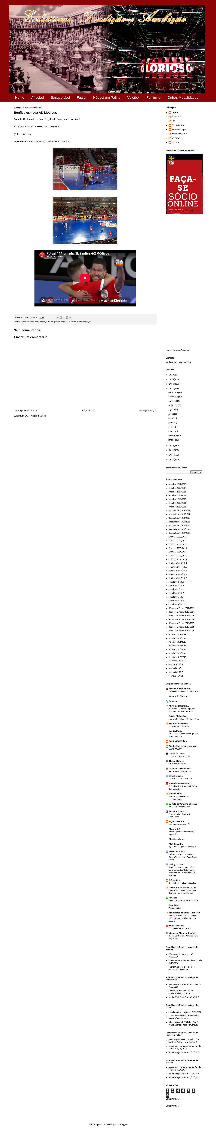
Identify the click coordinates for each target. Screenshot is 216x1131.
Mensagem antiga (147, 410)
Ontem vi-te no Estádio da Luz (182, 888)
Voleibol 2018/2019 (177, 657)
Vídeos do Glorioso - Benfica (182, 933)
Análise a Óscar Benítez (179, 807)
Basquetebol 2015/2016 (179, 522)
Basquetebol (60, 97)
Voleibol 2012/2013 (177, 634)
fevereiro (172, 436)
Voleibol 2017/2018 (177, 653)
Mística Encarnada (177, 851)
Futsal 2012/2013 (176, 582)
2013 (171, 459)
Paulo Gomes (178, 125)
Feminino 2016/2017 (178, 574)
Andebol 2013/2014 (177, 488)
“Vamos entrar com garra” (181, 954)
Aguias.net (174, 701)
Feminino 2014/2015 (178, 567)
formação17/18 (176, 676)
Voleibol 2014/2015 (177, 642)
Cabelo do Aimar (176, 754)
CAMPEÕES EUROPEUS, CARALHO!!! (184, 691)
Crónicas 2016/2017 (178, 552)
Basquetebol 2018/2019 (179, 533)
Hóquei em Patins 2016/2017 (181, 623)
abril (170, 427)
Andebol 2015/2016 (177, 495)
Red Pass (173, 898)
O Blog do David (176, 864)
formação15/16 (176, 668)
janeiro (171, 440)
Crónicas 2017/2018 (178, 556)
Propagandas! (175, 908)
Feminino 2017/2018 (178, 578)
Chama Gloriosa (176, 761)
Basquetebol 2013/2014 (179, 514)
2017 (171, 389)
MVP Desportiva (176, 844)
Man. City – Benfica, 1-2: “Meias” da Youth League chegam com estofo (183, 918)
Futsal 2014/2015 (176, 589)
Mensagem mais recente (26, 410)
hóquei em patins (68, 322)
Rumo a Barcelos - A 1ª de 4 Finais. (184, 719)
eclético (49, 322)
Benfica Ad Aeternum (178, 724)
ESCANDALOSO (175, 749)
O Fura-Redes (175, 880)
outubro (172, 401)
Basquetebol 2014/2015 (179, 518)
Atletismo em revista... (179, 706)
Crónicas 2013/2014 (178, 541)
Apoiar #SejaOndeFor (178, 997)
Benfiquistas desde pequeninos (183, 746)
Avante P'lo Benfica (177, 716)
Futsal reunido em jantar (179, 1012)
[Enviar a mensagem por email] (57, 317)
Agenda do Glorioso (178, 696)
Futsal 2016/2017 (176, 597)
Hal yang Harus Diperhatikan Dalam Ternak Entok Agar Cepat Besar (183, 857)
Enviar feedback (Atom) (35, 416)
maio (170, 423)
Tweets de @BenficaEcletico (178, 350)
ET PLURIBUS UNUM (177, 764)
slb (90, 322)
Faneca (175, 112)
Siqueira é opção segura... (180, 726)
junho (171, 418)
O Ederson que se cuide (179, 756)
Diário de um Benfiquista (180, 769)
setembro (173, 405)
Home (19, 97)
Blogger (123, 1124)
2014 (171, 455)
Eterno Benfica (175, 794)
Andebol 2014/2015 (177, 492)
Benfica (42, 322)
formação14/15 (176, 664)
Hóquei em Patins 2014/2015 (181, 616)
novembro (173, 397)
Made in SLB (174, 829)
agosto (171, 410)
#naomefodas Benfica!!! (180, 689)
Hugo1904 (176, 117)
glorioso (57, 322)
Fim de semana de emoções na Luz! (185, 960)
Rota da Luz (174, 905)
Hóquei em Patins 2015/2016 (181, 619)
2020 (171, 375)
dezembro (173, 392)
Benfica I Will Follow (178, 741)
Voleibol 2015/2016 (177, 646)
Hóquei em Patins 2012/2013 (181, 608)
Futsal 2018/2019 (176, 604)
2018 (171, 384)
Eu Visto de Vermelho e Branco (183, 804)
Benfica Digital (175, 731)
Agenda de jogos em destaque (182, 847)
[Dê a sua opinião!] (60, 317)
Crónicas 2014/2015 (178, 544)
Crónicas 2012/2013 (178, 537)
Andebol (37, 97)
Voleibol (133, 97)
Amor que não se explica (180, 771)
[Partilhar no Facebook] (66, 317)
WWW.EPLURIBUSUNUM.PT (180, 779)
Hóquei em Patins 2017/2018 (181, 627)
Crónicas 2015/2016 (178, 548)
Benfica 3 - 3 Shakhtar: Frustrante (183, 901)
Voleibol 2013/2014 (177, 638)
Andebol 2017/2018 (177, 503)
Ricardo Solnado (179, 134)
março (171, 431)
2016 (171, 445)
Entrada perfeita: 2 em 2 (179, 928)
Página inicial (88, 410)
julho (170, 414)
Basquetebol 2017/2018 (179, 529)
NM (173, 121)
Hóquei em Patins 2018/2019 (181, 631)
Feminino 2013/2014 (178, 563)
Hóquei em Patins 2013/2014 (181, 612)
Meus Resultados (176, 839)
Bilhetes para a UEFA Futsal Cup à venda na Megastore (183, 1023)
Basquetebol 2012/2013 (179, 511)
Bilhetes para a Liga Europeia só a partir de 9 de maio (184, 1041)
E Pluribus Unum (176, 776)
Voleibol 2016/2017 (177, 649)
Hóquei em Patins (106, 97)
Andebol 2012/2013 (177, 484)
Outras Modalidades (182, 97)
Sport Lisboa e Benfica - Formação (184, 913)
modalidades (82, 322)
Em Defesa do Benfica (179, 783)
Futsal (81, 97)
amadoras (33, 322)
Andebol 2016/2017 (177, 499)
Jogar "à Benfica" (177, 821)
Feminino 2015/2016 (178, 571)
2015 (171, 450)
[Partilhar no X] (63, 317)
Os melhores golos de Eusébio (182, 883)
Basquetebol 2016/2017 (179, 526)
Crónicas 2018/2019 (178, 559)
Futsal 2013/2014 (176, 586)
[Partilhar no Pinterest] (69, 317)
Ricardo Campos (179, 129)
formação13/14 (176, 661)
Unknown (176, 138)
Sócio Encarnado (176, 926)
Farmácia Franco (176, 811)
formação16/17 (176, 672)
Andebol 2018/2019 (177, 507)
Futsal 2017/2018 (176, 601)
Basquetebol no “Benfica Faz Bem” (184, 984)
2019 (171, 379)
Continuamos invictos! (179, 824)
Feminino (153, 97)
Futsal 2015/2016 (176, 593)
